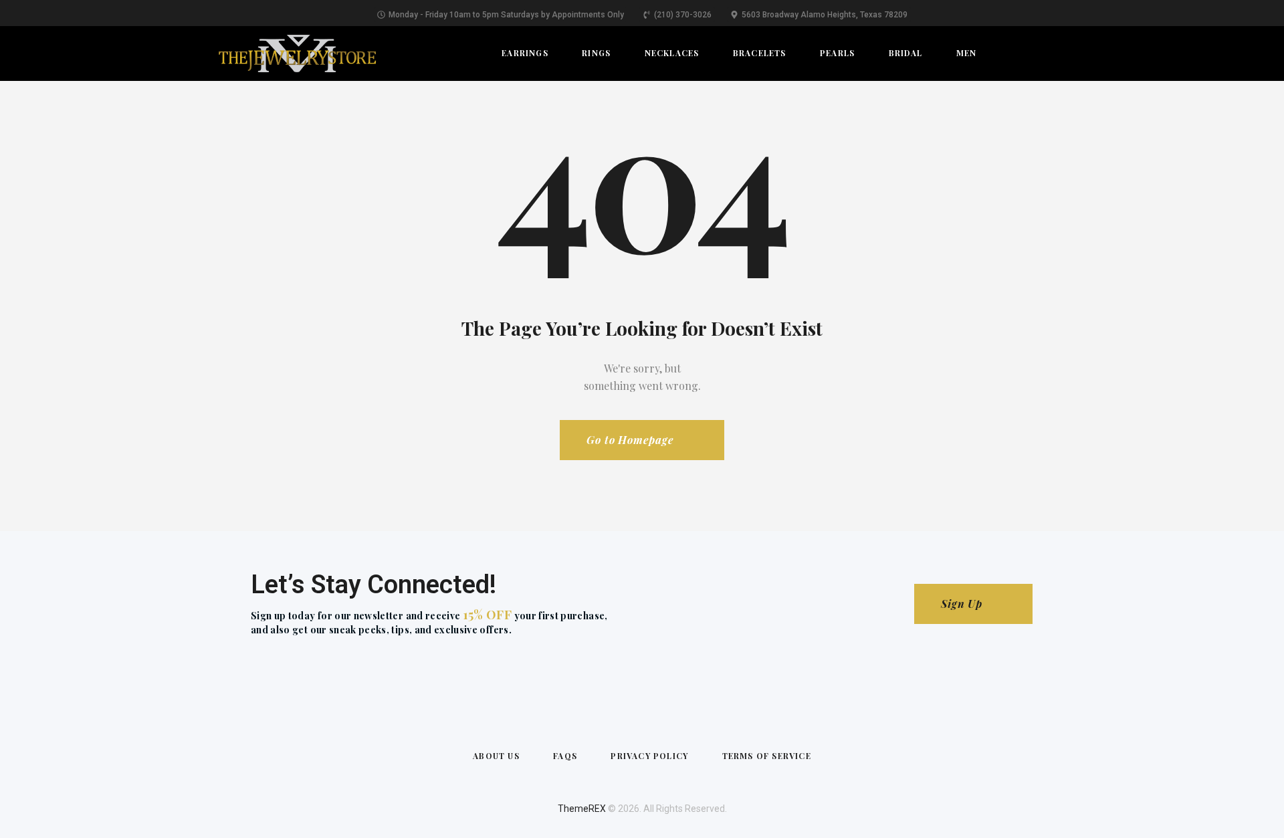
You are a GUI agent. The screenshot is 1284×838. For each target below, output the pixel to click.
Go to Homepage (629, 440)
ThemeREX (582, 808)
